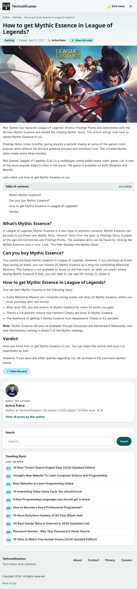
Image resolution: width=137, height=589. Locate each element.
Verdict (14, 211)
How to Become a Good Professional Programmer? (47, 507)
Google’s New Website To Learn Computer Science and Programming (60, 475)
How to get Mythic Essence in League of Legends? (43, 206)
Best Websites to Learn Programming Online (43, 483)
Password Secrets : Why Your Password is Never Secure (51, 531)
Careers (126, 560)
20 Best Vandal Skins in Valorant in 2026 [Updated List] (51, 523)
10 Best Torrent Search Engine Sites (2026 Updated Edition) (54, 467)
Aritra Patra (59, 40)
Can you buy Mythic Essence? (29, 200)
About (77, 560)
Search (124, 441)
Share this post (81, 40)
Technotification (24, 6)
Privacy (110, 560)
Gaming (9, 40)
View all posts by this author (25, 417)
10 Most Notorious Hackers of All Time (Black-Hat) (48, 515)
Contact (93, 560)
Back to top (9, 583)
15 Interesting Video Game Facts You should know (47, 491)
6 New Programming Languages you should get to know (51, 499)
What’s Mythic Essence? (25, 195)
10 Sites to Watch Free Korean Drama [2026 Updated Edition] (55, 539)
